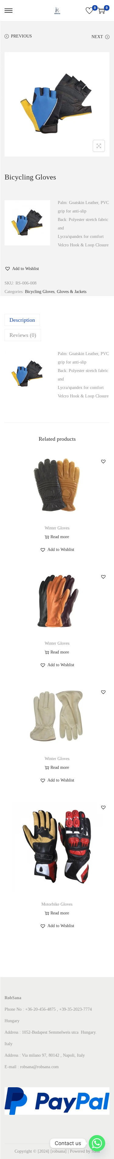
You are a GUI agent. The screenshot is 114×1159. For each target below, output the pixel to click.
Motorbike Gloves (56, 904)
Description (22, 320)
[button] (22, 269)
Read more (59, 537)
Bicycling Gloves (39, 291)
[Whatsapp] (97, 1143)
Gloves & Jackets (71, 291)
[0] (89, 10)
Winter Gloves (57, 528)
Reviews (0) (22, 335)
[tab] (57, 320)
